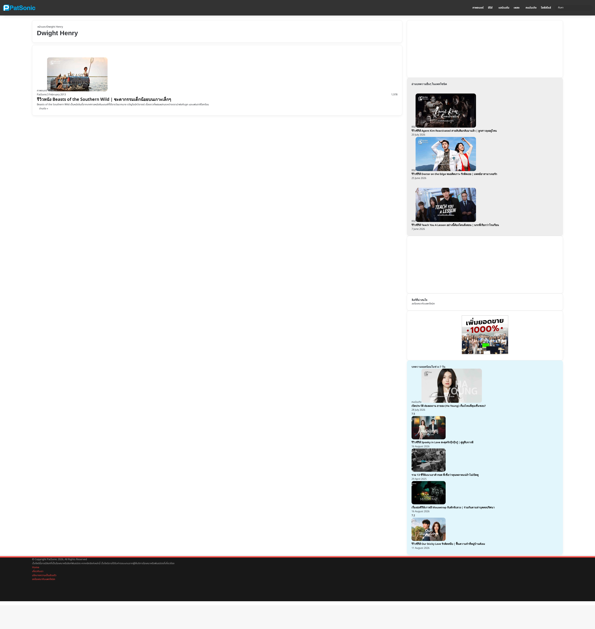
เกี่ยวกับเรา (37, 571)
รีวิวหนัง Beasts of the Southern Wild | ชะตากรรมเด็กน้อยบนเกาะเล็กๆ (104, 99)
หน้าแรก (41, 27)
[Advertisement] (435, 48)
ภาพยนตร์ (478, 8)
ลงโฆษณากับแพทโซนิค (423, 304)
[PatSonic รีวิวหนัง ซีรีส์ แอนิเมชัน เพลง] (19, 7)
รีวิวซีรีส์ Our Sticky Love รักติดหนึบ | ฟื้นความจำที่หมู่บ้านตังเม (448, 544)
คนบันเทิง (531, 8)
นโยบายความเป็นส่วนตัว (44, 575)
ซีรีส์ (490, 8)
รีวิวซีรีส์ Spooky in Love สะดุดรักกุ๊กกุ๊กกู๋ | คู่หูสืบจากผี (442, 442)
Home (35, 567)
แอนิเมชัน (503, 8)
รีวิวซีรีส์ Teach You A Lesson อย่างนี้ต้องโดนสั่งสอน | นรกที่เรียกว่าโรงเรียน (455, 225)
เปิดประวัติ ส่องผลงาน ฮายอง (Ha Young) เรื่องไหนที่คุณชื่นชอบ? (449, 406)
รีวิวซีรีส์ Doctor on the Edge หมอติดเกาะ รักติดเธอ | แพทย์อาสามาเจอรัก (454, 174)
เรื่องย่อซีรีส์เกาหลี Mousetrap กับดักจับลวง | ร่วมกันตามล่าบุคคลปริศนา (453, 507)
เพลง (517, 8)
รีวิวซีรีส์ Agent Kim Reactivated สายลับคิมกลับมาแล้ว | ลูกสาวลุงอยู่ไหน (454, 131)
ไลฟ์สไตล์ (546, 8)
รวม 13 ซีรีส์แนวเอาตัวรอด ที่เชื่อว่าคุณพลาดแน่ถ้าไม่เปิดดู (445, 475)
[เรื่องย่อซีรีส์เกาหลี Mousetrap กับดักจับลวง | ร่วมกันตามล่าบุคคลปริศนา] (429, 503)
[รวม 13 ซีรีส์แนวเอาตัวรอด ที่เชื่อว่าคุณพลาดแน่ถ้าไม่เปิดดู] (429, 471)
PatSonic (42, 94)
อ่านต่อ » (43, 108)
